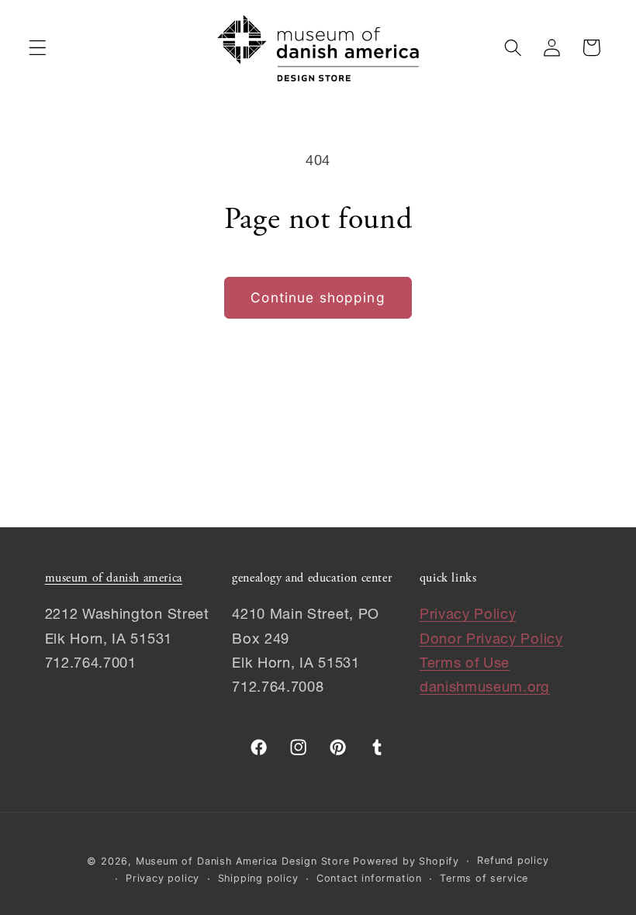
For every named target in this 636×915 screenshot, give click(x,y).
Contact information (369, 878)
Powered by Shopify (406, 861)
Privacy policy (162, 878)
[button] (37, 47)
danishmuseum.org (485, 689)
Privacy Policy (468, 616)
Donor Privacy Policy (491, 640)
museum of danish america (113, 578)
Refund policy (512, 860)
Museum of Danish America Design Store (243, 861)
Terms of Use (465, 665)
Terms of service (484, 878)
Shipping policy (258, 878)
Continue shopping (318, 297)
